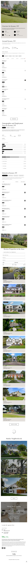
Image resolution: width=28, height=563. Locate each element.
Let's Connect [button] (14, 517)
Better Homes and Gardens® (15, 540)
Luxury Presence (19, 555)
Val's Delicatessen (4, 108)
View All (14, 498)
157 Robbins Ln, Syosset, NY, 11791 (5, 225)
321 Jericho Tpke (4, 61)
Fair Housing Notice (5, 539)
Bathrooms (4, 257)
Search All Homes (14, 424)
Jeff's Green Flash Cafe (5, 89)
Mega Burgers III (4, 60)
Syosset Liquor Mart (4, 79)
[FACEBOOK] (12, 551)
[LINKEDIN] (14, 551)
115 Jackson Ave (4, 80)
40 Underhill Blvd (4, 99)
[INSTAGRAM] (16, 551)
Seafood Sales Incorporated (5, 98)
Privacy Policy (17, 559)
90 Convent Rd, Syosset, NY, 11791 (5, 217)
